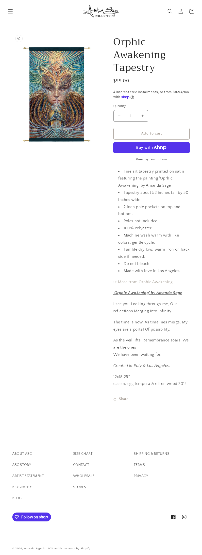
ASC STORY (21, 465)
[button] (10, 11)
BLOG (16, 498)
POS (50, 548)
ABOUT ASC (22, 454)
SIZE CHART (83, 454)
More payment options (152, 159)
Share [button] (123, 399)
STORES (79, 487)
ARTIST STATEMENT (28, 476)
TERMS (139, 465)
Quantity (119, 106)
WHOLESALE (83, 476)
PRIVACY (141, 476)
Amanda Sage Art (35, 548)
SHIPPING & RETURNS (151, 454)
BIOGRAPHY (22, 487)
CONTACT (81, 465)
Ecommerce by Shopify (74, 548)
